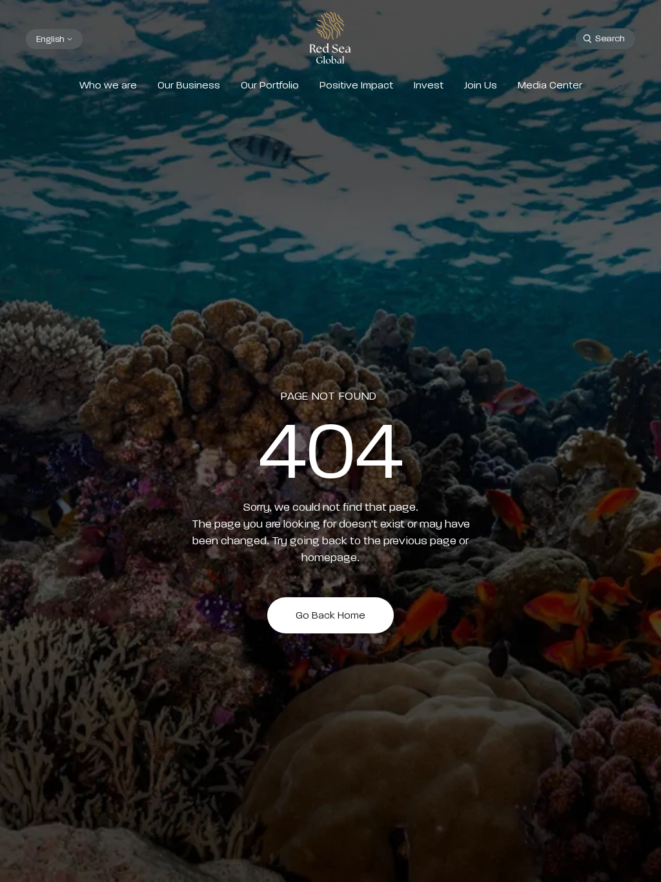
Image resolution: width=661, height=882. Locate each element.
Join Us (480, 85)
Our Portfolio (270, 85)
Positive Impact (356, 85)
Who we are (108, 85)
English (50, 39)
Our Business (189, 85)
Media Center (550, 85)
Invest (428, 85)
